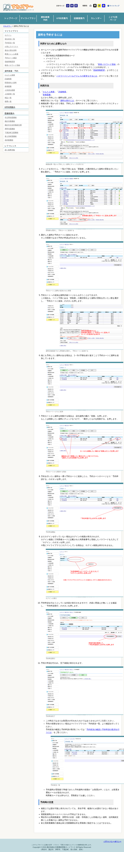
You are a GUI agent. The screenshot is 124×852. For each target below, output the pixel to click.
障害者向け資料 (11, 83)
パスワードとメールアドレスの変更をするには (76, 76)
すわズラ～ (18, 7)
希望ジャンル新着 (11, 54)
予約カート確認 (11, 58)
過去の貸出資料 (11, 50)
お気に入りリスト (11, 47)
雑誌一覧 (8, 98)
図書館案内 (9, 113)
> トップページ (11, 18)
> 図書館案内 (78, 18)
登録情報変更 (99, 70)
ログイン (8, 35)
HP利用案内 (10, 107)
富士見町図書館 (11, 136)
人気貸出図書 (10, 90)
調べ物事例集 (10, 150)
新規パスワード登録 (107, 64)
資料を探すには (67, 100)
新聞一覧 (8, 101)
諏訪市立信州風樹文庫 (13, 125)
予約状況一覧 (10, 43)
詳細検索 (62, 92)
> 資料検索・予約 (45, 18)
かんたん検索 (48, 92)
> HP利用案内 (62, 18)
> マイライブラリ (28, 18)
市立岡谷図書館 (11, 117)
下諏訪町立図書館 (11, 133)
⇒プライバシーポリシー (112, 842)
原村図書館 (9, 140)
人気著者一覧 (10, 94)
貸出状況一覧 (10, 39)
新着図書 (47, 95)
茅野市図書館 (10, 129)
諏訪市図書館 (10, 121)
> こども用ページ (112, 18)
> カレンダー (95, 18)
